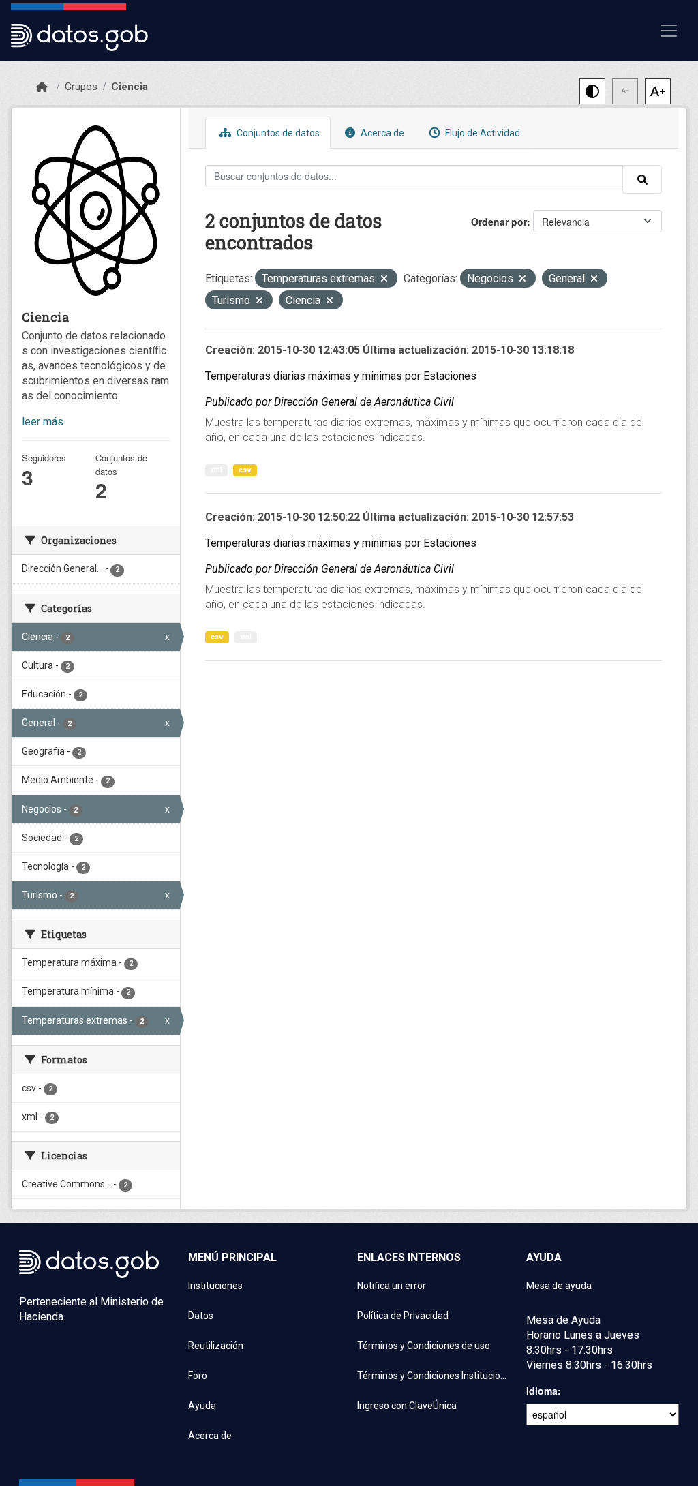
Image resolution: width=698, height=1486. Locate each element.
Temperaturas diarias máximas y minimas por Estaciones (340, 375)
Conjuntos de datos (277, 132)
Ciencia (129, 86)
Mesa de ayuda (559, 1285)
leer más (42, 421)
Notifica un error (391, 1285)
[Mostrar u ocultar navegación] (668, 30)
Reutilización (215, 1345)
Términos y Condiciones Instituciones (433, 1375)
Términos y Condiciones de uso (423, 1345)
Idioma (542, 1390)
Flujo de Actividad (481, 132)
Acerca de (381, 132)
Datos (200, 1315)
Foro (197, 1375)
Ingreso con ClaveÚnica (407, 1405)
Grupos (81, 86)
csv (245, 470)
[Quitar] (384, 279)
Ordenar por (499, 221)
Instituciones (215, 1285)
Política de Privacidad (403, 1315)
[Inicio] (42, 87)
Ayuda (202, 1405)
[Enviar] (642, 179)
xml (216, 470)
